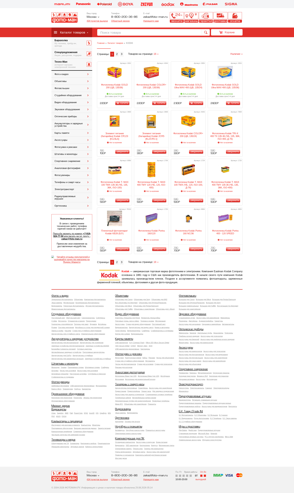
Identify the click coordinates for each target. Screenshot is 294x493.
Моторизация (160, 321)
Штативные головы (92, 367)
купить (124, 103)
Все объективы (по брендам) (126, 303)
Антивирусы (120, 430)
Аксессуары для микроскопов (201, 343)
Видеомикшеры (137, 334)
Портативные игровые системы (191, 437)
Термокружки (68, 389)
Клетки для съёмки (122, 334)
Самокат (208, 388)
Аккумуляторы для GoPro (61, 355)
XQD (150, 346)
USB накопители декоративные (127, 349)
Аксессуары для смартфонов (215, 358)
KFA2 (86, 413)
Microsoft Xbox (203, 433)
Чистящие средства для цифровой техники (68, 435)
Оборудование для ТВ (60, 443)
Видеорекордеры (133, 331)
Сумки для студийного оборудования (86, 331)
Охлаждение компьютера (125, 442)
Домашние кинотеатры (60, 447)
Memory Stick (142, 346)
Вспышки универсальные (189, 306)
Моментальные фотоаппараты (63, 309)
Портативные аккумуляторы (94, 352)
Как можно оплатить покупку (235, 17)
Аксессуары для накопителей (158, 452)
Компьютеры (86, 425)
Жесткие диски (121, 458)
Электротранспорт (64, 189)
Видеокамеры (56, 306)
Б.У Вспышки (213, 415)
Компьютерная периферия (61, 431)
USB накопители (121, 343)
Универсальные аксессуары (190, 440)
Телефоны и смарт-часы (67, 182)
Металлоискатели (205, 373)
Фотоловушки (212, 379)
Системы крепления (66, 327)
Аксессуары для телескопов (212, 336)
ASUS (58, 416)
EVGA (64, 416)
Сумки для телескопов (163, 364)
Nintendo (214, 433)
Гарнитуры (219, 321)
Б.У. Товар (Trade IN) (191, 411)
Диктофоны (193, 321)
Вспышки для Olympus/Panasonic (192, 303)
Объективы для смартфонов (135, 404)
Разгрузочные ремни (133, 358)
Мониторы (96, 425)
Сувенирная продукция (188, 433)
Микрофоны (225, 318)
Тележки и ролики (147, 321)
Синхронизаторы (88, 318)
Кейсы (144, 358)
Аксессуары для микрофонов (207, 318)
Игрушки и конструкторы (212, 440)
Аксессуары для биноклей (189, 339)
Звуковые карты (139, 452)
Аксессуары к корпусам (145, 442)
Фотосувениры (62, 175)
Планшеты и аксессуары (155, 430)
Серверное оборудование (83, 431)
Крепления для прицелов (218, 376)
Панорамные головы (76, 367)
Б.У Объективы (200, 415)
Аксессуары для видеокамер (216, 354)
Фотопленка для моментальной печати (140, 379)
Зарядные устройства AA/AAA (97, 346)
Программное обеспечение (62, 428)
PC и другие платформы (214, 437)
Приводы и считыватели (124, 455)
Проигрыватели (104, 443)
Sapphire (60, 413)
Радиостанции (120, 391)
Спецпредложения (68, 53)
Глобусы (77, 389)
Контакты (177, 17)
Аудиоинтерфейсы (206, 321)
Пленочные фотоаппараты (73, 306)
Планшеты (152, 404)
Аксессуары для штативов (87, 371)
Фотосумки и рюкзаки (66, 147)
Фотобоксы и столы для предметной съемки (92, 327)
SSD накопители (132, 445)
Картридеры (145, 349)
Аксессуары (61, 140)
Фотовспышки (62, 88)
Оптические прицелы (221, 373)
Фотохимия (119, 379)
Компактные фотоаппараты (95, 299)
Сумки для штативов (145, 364)
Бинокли (193, 333)
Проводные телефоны (160, 401)
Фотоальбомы (101, 386)
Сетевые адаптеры (84, 349)
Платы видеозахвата (123, 452)
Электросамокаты (197, 388)
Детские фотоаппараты (94, 306)
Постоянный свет (58, 318)
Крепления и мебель (88, 443)
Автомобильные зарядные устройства (66, 352)
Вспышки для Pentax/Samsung (224, 299)
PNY (53, 416)
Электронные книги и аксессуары (128, 433)
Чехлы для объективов (165, 358)
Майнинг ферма (60, 406)
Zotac (53, 413)
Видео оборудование (66, 102)
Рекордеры (183, 321)
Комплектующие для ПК (129, 438)
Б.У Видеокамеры (186, 418)
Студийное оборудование (68, 95)
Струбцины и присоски (97, 374)
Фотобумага (165, 376)
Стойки (54, 321)
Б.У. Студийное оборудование (190, 421)
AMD (66, 413)
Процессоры (138, 449)
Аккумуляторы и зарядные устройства (69, 124)
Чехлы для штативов (68, 371)
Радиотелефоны (133, 391)
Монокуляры (184, 343)
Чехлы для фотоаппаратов (125, 364)
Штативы (54, 371)
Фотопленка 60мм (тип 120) (148, 376)
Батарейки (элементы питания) (63, 349)
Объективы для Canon (124, 299)
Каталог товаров (72, 32)
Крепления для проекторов (61, 398)
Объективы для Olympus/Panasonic (152, 303)
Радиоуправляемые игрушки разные (217, 403)
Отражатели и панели (76, 321)
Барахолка (66, 43)
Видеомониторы (121, 327)
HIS (97, 413)
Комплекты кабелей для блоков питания (150, 455)
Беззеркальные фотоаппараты (87, 303)
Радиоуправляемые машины (190, 403)
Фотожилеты (150, 361)
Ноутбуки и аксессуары (135, 430)
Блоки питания (161, 442)
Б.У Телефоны (215, 418)
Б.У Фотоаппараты (186, 415)
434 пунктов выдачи (97, 21)
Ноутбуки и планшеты (128, 426)
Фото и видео (61, 74)
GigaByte (103, 413)
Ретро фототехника (201, 418)
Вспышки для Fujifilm (208, 306)
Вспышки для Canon (187, 299)
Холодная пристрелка (187, 376)
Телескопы (228, 333)
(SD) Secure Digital (122, 346)
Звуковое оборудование (67, 109)
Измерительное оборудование (93, 334)
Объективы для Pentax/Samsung (145, 306)
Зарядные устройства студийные (98, 359)
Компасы (193, 373)
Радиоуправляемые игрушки (65, 197)
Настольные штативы (78, 374)
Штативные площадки (59, 374)
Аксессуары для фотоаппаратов (191, 354)
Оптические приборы (66, 116)
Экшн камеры (56, 303)
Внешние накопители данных (85, 428)
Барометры (86, 389)
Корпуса (154, 445)
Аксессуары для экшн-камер (190, 361)
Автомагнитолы (228, 324)
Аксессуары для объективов (190, 364)
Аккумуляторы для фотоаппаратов (65, 343)
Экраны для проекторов (92, 398)
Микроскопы (183, 333)
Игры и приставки (189, 426)
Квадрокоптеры (185, 400)
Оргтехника (61, 206)
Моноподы (55, 367)
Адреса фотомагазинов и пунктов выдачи (191, 17)
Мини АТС (119, 404)
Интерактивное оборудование (63, 401)
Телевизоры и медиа (63, 440)
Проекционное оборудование (68, 394)
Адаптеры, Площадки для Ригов (127, 318)
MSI (109, 413)
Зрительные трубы (204, 333)
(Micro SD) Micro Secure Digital (157, 343)
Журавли (93, 324)
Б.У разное (223, 415)
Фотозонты (62, 321)
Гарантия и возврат (206, 17)
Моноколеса (183, 391)
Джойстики (192, 430)
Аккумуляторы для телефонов (91, 343)
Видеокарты (58, 409)
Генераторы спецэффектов (62, 324)
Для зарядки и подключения (163, 391)
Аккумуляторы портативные (126, 388)
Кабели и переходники (94, 447)
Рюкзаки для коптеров (123, 367)
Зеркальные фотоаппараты (62, 299)
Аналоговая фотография (67, 168)
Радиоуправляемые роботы (189, 406)
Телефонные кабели (123, 398)
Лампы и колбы (57, 331)
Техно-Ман (65, 64)
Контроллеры (145, 445)
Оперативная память (123, 449)
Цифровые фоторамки (60, 386)
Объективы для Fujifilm (124, 309)
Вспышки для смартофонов (189, 309)
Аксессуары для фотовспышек (191, 358)
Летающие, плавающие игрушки (204, 400)
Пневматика (183, 373)
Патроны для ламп (81, 324)
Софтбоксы (100, 318)
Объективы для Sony (142, 299)
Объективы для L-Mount (165, 309)
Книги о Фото (56, 389)
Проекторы (78, 398)
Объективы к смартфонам (144, 309)
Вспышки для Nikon (203, 299)
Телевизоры (74, 443)
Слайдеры (146, 331)
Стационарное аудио (187, 318)
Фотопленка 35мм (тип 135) (126, 376)
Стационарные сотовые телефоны (158, 394)
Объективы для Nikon (123, 306)
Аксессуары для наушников (190, 324)
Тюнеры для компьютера (153, 449)
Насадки (68, 331)
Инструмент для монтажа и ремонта (65, 425)
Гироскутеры (184, 388)
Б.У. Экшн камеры (230, 418)
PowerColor (78, 413)
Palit (71, 413)
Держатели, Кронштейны (150, 318)
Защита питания (104, 428)
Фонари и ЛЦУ (202, 376)
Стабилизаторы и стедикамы (162, 331)
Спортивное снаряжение (67, 161)
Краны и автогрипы (162, 327)
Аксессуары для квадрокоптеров (214, 406)
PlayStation (183, 430)
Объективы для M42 (159, 299)
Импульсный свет (73, 318)
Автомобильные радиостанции (144, 398)
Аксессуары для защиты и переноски (129, 394)
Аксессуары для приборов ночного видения (217, 339)
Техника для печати (132, 421)
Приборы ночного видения (189, 336)
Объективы (61, 81)
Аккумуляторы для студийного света (65, 334)
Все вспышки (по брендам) (227, 306)
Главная (101, 43)
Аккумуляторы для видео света (141, 327)
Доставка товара (220, 17)
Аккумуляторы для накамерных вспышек (67, 359)
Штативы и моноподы (66, 154)
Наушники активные (187, 379)
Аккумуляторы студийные (83, 355)
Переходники (91, 321)
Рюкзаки (152, 358)
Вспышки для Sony (213, 303)
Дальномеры (218, 333)
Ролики (54, 327)
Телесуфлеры (120, 331)
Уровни (63, 367)
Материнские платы (166, 445)
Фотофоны (102, 324)
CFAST (133, 346)
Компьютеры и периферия (66, 421)
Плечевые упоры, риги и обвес (127, 321)
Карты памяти (62, 133)
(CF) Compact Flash (136, 343)
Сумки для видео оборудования (138, 324)
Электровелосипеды (221, 388)
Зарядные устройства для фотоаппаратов (67, 346)
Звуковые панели (77, 447)
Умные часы (146, 391)
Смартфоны (143, 388)
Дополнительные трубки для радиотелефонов (133, 401)
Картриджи (119, 421)
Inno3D (91, 413)
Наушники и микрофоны (211, 324)
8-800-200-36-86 (124, 17)
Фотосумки (119, 358)
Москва (92, 17)
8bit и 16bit (229, 437)
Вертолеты (232, 406)
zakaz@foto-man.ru (155, 17)
